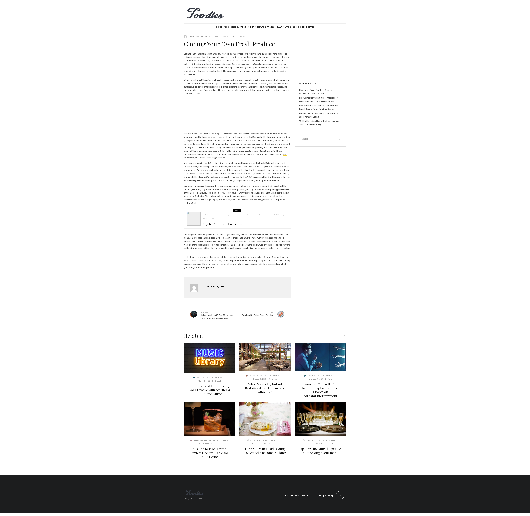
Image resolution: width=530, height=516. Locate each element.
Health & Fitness (265, 27)
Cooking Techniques (303, 27)
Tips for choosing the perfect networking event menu (320, 451)
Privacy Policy (291, 496)
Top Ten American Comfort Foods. (224, 224)
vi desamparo (193, 36)
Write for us (309, 496)
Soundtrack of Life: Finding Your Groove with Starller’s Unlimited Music (209, 390)
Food (226, 27)
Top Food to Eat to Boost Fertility (257, 313)
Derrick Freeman (255, 375)
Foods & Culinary (277, 215)
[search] (339, 138)
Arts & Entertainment (209, 36)
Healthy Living (283, 27)
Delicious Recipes (240, 27)
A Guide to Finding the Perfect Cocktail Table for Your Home (209, 453)
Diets (253, 27)
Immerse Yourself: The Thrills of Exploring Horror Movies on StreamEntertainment (320, 390)
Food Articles (264, 215)
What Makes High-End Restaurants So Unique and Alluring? (265, 388)
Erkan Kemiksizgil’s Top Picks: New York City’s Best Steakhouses (217, 315)
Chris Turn (200, 377)
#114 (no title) (326, 496)
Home (219, 27)
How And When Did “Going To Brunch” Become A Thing (265, 451)
